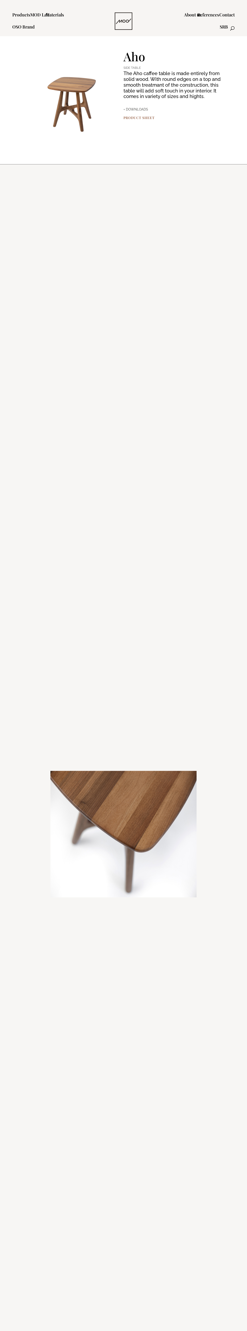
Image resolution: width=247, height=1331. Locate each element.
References (208, 15)
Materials (55, 15)
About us (192, 15)
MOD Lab (39, 15)
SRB (224, 27)
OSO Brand (23, 27)
